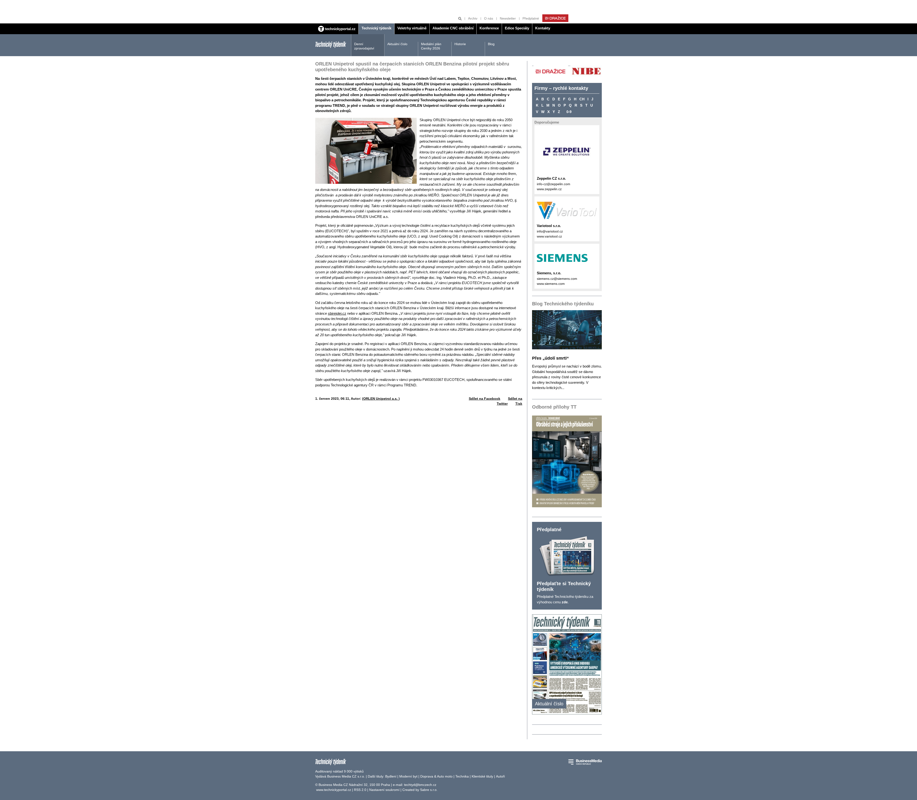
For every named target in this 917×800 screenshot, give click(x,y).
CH (582, 99)
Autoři (500, 776)
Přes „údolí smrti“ (550, 358)
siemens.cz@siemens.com (557, 279)
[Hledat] (460, 18)
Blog (491, 44)
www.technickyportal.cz (333, 790)
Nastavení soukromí (384, 790)
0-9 (568, 112)
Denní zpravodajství (364, 46)
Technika (462, 776)
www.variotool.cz (549, 236)
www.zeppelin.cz (549, 189)
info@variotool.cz (550, 231)
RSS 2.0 (360, 790)
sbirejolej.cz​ (337, 313)
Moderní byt (408, 776)
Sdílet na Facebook (484, 398)
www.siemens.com (551, 284)
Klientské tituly (482, 776)
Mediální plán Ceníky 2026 (431, 46)
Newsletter (508, 18)
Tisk (518, 403)
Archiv (472, 18)
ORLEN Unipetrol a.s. (381, 398)
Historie (460, 44)
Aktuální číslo (397, 44)
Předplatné (530, 18)
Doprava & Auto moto (436, 776)
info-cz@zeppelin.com (553, 184)
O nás (488, 18)
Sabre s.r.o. (428, 790)
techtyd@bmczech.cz (420, 785)
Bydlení (390, 776)
